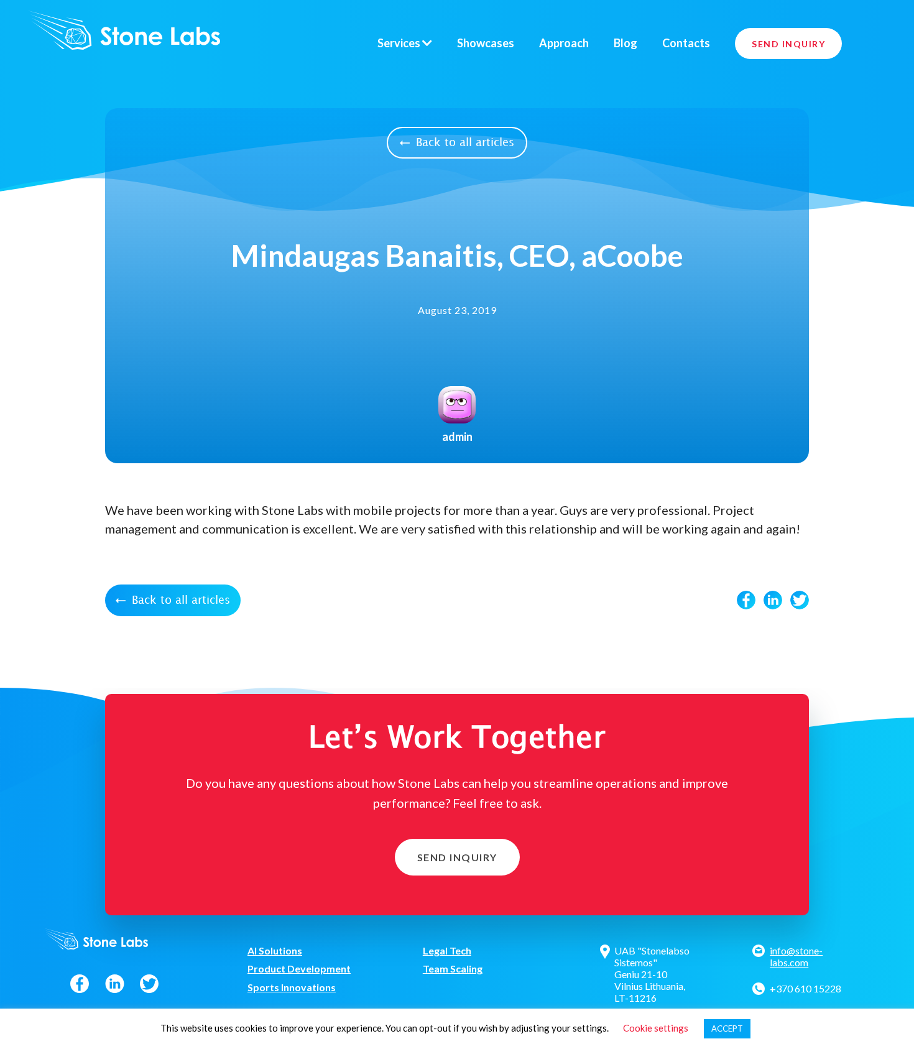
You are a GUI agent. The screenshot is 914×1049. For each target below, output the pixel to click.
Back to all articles (465, 142)
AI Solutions (274, 950)
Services (399, 43)
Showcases (485, 43)
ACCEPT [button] (727, 1028)
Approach (564, 43)
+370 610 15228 (805, 988)
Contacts (686, 43)
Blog (625, 43)
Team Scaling (452, 968)
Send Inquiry (788, 44)
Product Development (299, 968)
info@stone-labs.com (796, 956)
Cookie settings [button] (655, 1027)
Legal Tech (447, 950)
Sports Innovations (291, 987)
